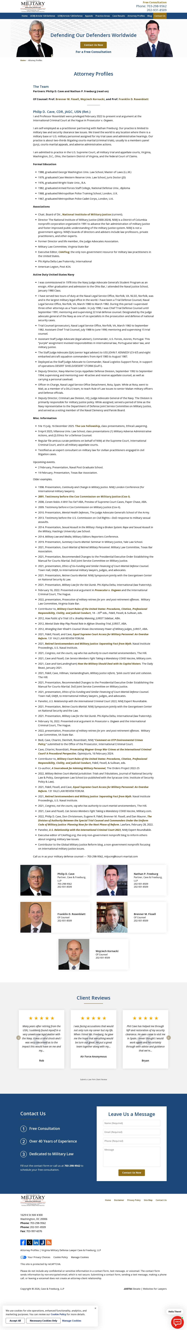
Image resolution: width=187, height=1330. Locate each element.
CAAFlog (64, 252)
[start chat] (177, 1322)
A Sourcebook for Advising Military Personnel (78, 768)
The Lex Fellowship (87, 426)
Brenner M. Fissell (67, 99)
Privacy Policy (134, 1200)
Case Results (118, 15)
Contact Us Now (93, 44)
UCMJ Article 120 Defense (42, 15)
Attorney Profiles (136, 15)
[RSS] (49, 1242)
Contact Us (159, 15)
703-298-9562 (157, 6)
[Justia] (42, 1242)
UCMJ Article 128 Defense (70, 15)
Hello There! (175, 1311)
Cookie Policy (60, 1257)
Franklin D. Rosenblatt (134, 99)
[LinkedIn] (36, 1242)
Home (25, 15)
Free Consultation (155, 2)
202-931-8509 (157, 10)
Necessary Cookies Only (43, 1320)
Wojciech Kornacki (92, 99)
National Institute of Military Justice (86, 214)
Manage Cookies (80, 1257)
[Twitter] (29, 1242)
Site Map (148, 1200)
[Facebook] (23, 1242)
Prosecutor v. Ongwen (108, 590)
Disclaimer (119, 1200)
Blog (149, 15)
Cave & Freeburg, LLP (52, 1288)
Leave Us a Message (131, 1114)
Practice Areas (103, 15)
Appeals (89, 15)
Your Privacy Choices (39, 1257)
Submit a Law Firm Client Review (93, 1079)
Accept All (15, 1320)
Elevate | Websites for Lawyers (145, 1288)
